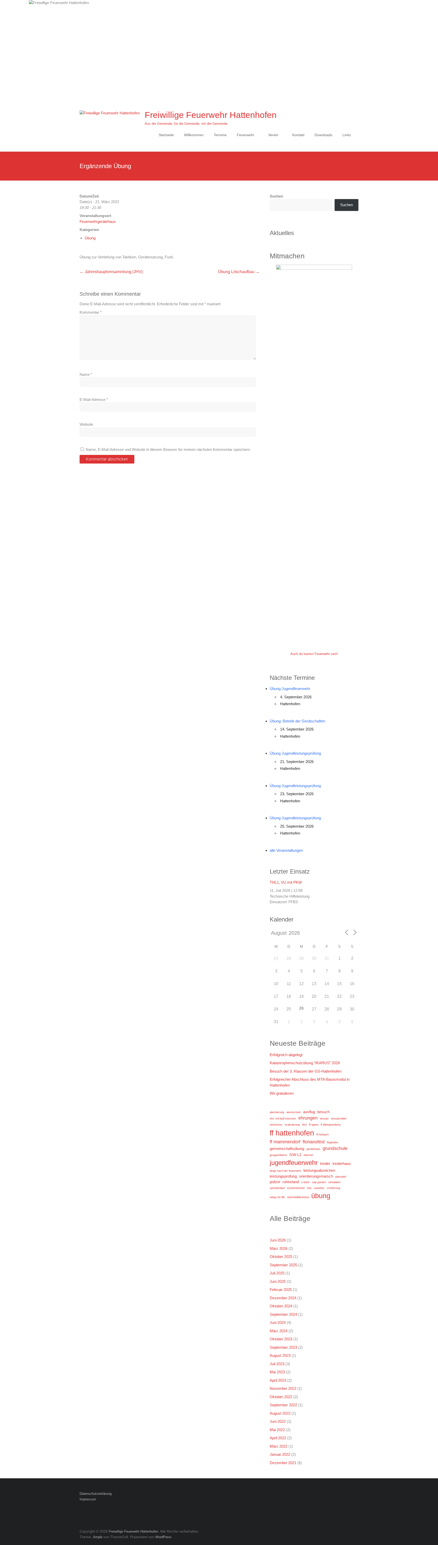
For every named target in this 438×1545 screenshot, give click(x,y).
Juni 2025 (278, 1281)
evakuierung (292, 1124)
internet (308, 1155)
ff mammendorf (285, 1141)
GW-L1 (295, 1154)
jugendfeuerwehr (294, 1162)
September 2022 (283, 1405)
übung (320, 1196)
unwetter (319, 1187)
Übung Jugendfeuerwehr (290, 688)
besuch (323, 1112)
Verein (273, 135)
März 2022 (278, 1446)
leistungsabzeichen (319, 1170)
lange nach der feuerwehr (285, 1170)
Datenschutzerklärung (96, 1494)
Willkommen (194, 135)
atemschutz (293, 1112)
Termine (220, 135)
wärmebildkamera (298, 1197)
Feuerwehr (245, 135)
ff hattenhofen (292, 1133)
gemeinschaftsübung (287, 1148)
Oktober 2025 (281, 1256)
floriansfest (314, 1141)
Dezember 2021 (283, 1463)
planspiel (340, 1176)
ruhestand (290, 1182)
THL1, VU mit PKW (286, 882)
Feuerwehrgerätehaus (98, 221)
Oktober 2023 (281, 1339)
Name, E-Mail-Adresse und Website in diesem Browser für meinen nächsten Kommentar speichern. (168, 449)
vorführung (333, 1187)
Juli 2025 (277, 1273)
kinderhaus (342, 1163)
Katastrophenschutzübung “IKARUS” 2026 (305, 1063)
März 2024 (278, 1331)
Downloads (323, 135)
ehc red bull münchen (283, 1118)
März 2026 (278, 1248)
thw (309, 1187)
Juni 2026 (278, 1240)
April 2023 (278, 1380)
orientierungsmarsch (316, 1176)
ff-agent (313, 1124)
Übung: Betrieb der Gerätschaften (297, 721)
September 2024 (283, 1314)
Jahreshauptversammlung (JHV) (111, 272)
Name (86, 374)
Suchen (276, 196)
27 (276, 958)
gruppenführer (278, 1155)
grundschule (335, 1148)
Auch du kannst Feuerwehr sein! (314, 654)
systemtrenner (296, 1187)
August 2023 (280, 1355)
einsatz (324, 1118)
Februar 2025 (281, 1289)
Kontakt (298, 135)
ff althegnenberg (330, 1124)
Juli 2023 (277, 1364)
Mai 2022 (277, 1430)
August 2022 (280, 1413)
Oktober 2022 (281, 1397)
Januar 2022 (280, 1454)
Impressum (88, 1499)
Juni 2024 (278, 1322)
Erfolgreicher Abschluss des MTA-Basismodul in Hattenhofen (310, 1082)
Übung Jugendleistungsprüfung (295, 753)
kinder (325, 1163)
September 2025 (283, 1265)
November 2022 (283, 1388)
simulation (334, 1182)
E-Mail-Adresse (94, 399)
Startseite (166, 135)
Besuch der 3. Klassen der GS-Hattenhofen (305, 1071)
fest (304, 1124)
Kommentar (91, 312)
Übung (90, 238)
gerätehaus (313, 1148)
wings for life (277, 1197)
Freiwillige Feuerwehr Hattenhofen (211, 115)
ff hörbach (322, 1134)
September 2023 (283, 1347)
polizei (275, 1182)
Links (346, 135)
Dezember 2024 (283, 1298)
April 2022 (278, 1438)
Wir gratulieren (282, 1093)
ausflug (309, 1112)
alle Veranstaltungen (286, 850)
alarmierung (277, 1112)
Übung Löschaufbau (239, 272)
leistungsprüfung (283, 1176)
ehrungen (308, 1118)
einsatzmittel (338, 1118)
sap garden (319, 1182)
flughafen (332, 1142)
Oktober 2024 (281, 1306)
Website (86, 424)
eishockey (276, 1124)
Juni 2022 (278, 1421)
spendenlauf (277, 1187)
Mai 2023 (277, 1372)
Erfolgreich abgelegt (286, 1055)
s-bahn (305, 1182)
